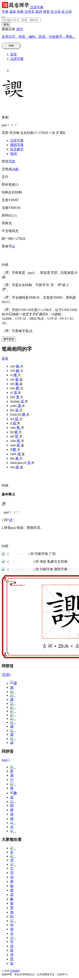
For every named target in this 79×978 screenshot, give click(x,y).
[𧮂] (13, 715)
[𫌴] (13, 722)
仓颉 (5, 207)
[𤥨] (13, 767)
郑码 (5, 215)
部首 (5, 161)
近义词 (56, 11)
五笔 (5, 200)
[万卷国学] (16, 7)
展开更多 (8, 339)
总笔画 (7, 169)
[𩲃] (13, 801)
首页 (13, 54)
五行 (5, 177)
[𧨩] (13, 718)
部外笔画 (8, 184)
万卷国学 (15, 970)
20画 (15, 169)
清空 (19, 29)
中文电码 (8, 231)
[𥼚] (13, 793)
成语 (12, 11)
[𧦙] (13, 691)
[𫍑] (13, 707)
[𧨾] (13, 683)
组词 (38, 11)
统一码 (7, 238)
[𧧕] (13, 730)
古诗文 (29, 11)
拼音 (46, 11)
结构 (5, 192)
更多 (5, 358)
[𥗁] (13, 831)
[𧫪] (13, 711)
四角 (5, 223)
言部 (11, 161)
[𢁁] (13, 823)
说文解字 (17, 149)
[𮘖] (13, 695)
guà (5, 760)
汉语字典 (36, 7)
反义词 (67, 11)
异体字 (7, 246)
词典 (20, 11)
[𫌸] (13, 738)
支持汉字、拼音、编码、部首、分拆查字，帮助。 (39, 36)
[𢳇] (13, 784)
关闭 (11, 45)
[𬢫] (13, 703)
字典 (5, 11)
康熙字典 (17, 145)
